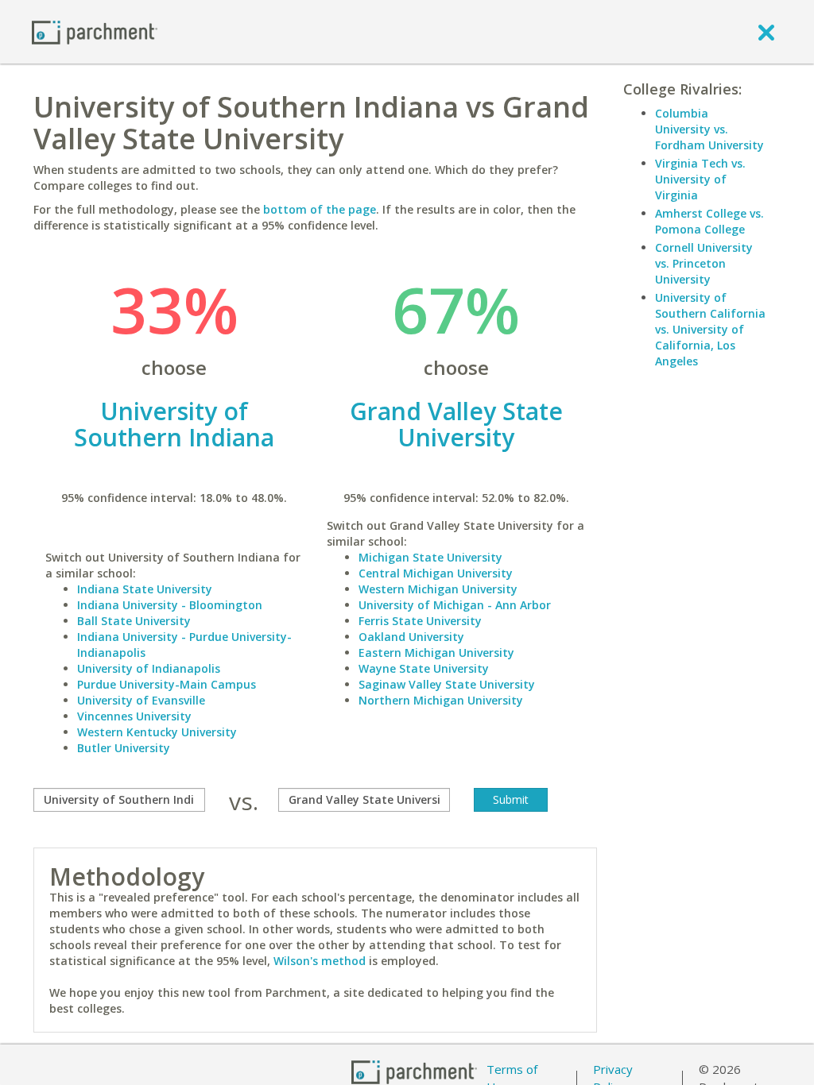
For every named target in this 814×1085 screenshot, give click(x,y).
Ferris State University (420, 620)
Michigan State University (430, 557)
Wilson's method (319, 960)
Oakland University (411, 636)
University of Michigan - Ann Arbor (455, 604)
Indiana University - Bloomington (169, 604)
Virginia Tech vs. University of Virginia (700, 179)
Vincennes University (134, 716)
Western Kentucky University (157, 731)
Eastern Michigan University (436, 652)
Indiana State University (144, 589)
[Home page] (94, 31)
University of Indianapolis (148, 668)
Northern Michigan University (441, 700)
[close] (766, 31)
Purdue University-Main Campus (166, 684)
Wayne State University (424, 668)
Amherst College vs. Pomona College (709, 221)
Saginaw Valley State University (447, 684)
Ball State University (134, 620)
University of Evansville (141, 700)
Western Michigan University (438, 589)
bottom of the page (319, 209)
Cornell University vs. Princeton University (704, 263)
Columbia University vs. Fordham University (709, 129)
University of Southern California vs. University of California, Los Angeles (710, 329)
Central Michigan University (436, 573)
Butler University (123, 747)
